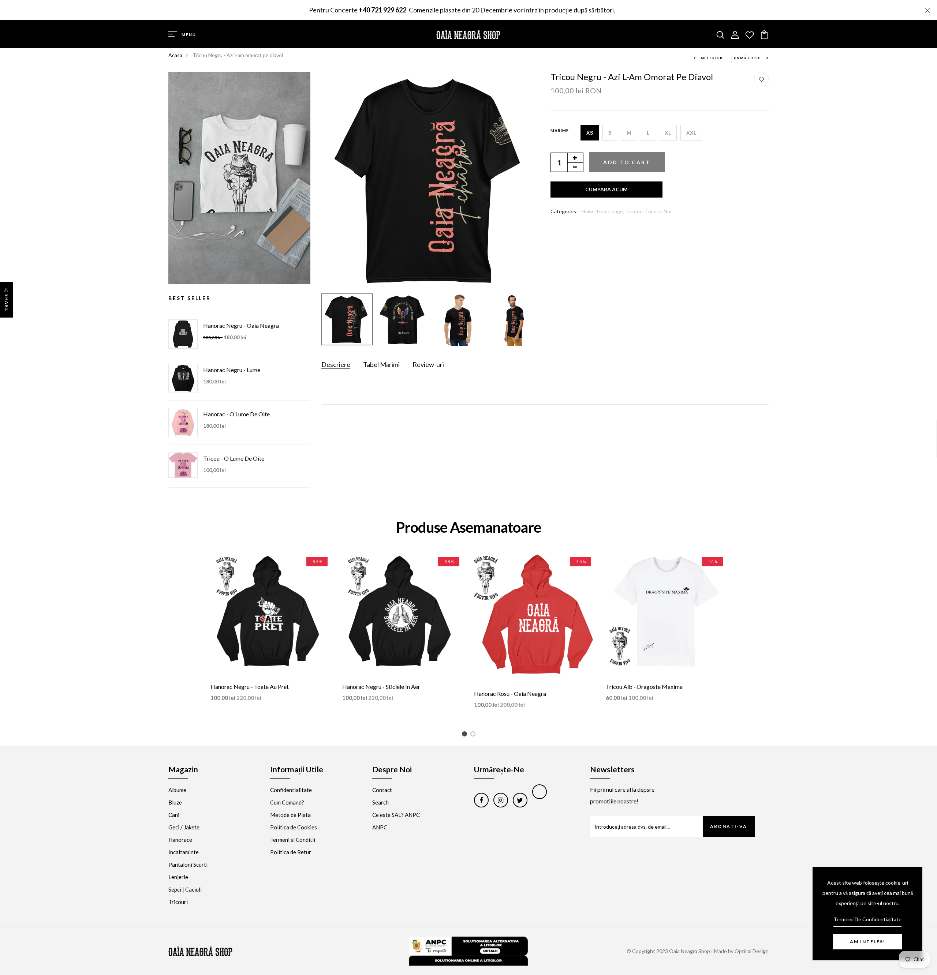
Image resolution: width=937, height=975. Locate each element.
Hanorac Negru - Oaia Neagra (241, 325)
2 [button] (474, 735)
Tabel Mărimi (381, 364)
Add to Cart (626, 162)
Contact (382, 790)
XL (668, 133)
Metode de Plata (290, 814)
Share (6, 303)
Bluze (175, 802)
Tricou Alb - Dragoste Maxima (644, 686)
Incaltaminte (183, 852)
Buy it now (606, 189)
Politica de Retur (290, 852)
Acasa (175, 55)
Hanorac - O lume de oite (236, 413)
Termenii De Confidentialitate (867, 919)
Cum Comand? (287, 802)
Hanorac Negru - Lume (231, 369)
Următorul (748, 58)
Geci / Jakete (183, 827)
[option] (430, 181)
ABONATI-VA (728, 826)
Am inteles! (867, 941)
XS (589, 133)
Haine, (589, 211)
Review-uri (428, 364)
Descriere (335, 364)
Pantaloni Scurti (188, 864)
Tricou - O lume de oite (233, 458)
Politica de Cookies (293, 827)
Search (380, 802)
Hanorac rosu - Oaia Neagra (510, 693)
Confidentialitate (291, 790)
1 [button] (465, 735)
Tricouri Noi (658, 211)
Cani (173, 814)
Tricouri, (635, 211)
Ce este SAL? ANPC (396, 814)
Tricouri (178, 902)
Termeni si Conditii (292, 839)
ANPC (379, 827)
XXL (691, 133)
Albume (177, 790)
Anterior (712, 58)
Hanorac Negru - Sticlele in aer (381, 686)
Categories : (564, 211)
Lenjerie (178, 877)
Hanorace (180, 839)
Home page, (611, 211)
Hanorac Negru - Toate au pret (249, 686)
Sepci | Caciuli (185, 889)
